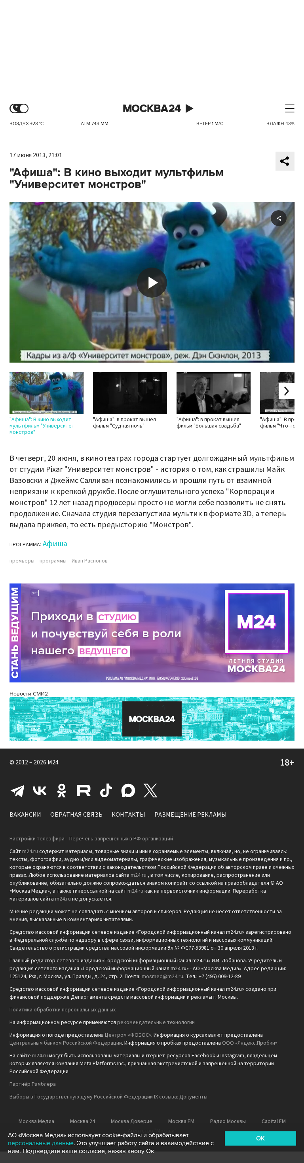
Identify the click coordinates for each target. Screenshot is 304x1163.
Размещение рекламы (190, 814)
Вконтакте (40, 790)
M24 (53, 762)
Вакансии (25, 814)
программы (53, 561)
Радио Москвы (228, 1121)
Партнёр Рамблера (33, 1084)
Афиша (55, 543)
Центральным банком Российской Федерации (66, 1043)
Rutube (84, 790)
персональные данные (41, 1143)
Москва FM (181, 1121)
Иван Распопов (90, 561)
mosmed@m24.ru (162, 977)
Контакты (128, 814)
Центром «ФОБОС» (128, 1035)
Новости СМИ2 (29, 693)
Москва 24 (152, 108)
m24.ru (30, 851)
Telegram (17, 790)
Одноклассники (62, 790)
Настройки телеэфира (37, 839)
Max (128, 790)
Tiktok (106, 790)
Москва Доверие (131, 1121)
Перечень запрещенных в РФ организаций (121, 839)
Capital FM (274, 1121)
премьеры (22, 561)
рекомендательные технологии (156, 1022)
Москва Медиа (36, 1121)
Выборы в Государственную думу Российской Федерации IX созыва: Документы (108, 1097)
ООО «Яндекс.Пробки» (249, 1043)
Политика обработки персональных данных (63, 1010)
